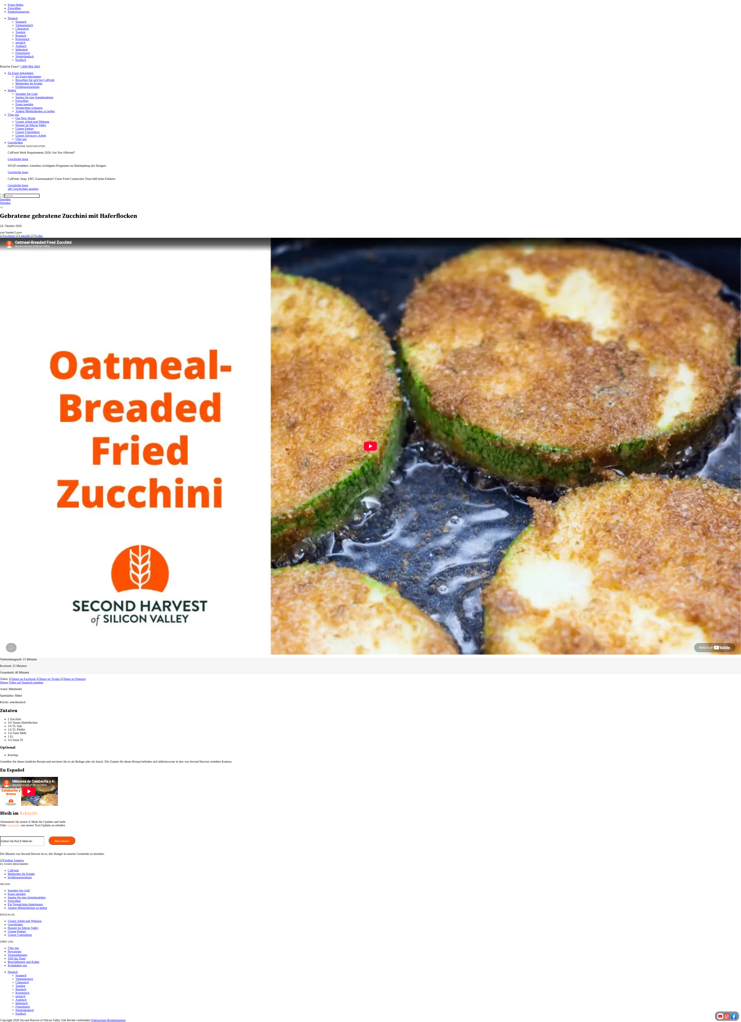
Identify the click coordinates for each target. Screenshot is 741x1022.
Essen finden (15, 4)
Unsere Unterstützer (27, 132)
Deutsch (13, 18)
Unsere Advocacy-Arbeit (30, 135)
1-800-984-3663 (30, 66)
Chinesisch (22, 28)
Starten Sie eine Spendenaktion (34, 97)
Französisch (22, 53)
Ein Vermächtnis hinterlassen (25, 904)
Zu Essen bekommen (20, 73)
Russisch (20, 35)
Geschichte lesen (18, 159)
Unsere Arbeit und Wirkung (32, 121)
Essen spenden (24, 104)
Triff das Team (16, 958)
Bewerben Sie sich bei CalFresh (34, 80)
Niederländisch (24, 56)
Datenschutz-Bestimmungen (108, 1020)
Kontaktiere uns (17, 965)
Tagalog (20, 32)
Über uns (13, 114)
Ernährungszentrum (27, 87)
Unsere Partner (24, 128)
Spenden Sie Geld (26, 94)
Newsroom (14, 951)
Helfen (12, 90)
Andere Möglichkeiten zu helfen (35, 111)
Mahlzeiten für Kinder (28, 83)
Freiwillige (14, 8)
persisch (20, 42)
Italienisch (21, 49)
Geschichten (15, 142)
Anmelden (13, 825)
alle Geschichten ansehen (23, 188)
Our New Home (25, 118)
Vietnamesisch (24, 25)
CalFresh (13, 870)
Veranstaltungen (17, 955)
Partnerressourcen (18, 11)
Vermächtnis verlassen (28, 107)
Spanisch (20, 21)
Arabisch (20, 46)
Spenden (5, 199)
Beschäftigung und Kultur (23, 962)
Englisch (20, 60)
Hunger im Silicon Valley (30, 125)
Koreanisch (22, 39)
